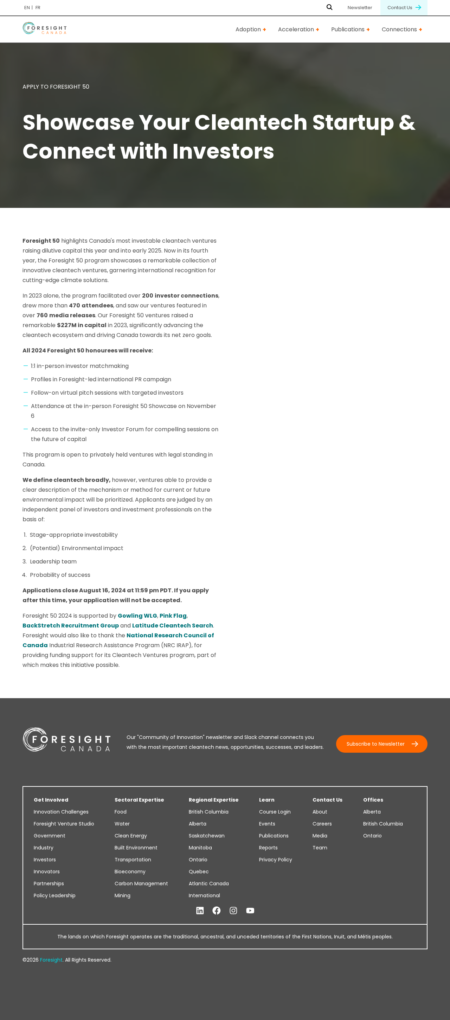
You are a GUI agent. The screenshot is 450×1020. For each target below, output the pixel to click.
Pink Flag (173, 616)
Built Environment (136, 847)
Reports (268, 847)
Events (267, 823)
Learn (267, 799)
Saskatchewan (207, 835)
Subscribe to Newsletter (376, 743)
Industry (43, 847)
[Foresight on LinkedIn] (200, 911)
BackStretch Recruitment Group (70, 625)
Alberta (197, 823)
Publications (348, 29)
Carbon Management (141, 883)
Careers (322, 823)
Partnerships (49, 883)
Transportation (133, 859)
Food (121, 811)
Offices (373, 799)
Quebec (199, 871)
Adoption (248, 29)
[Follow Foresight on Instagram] (233, 911)
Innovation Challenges (61, 811)
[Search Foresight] (330, 7)
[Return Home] (44, 29)
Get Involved (51, 799)
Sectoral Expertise (139, 799)
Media (320, 835)
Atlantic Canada (209, 883)
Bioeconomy (130, 871)
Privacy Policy (275, 859)
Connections (399, 29)
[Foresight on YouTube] (250, 911)
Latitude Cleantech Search (172, 625)
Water (122, 823)
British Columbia (209, 811)
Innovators (47, 871)
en (27, 7)
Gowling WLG (137, 616)
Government (49, 835)
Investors (45, 859)
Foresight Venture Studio (64, 823)
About (320, 811)
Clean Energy (131, 835)
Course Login (275, 811)
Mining (122, 895)
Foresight (51, 959)
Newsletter (360, 7)
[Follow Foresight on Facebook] (216, 911)
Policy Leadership (55, 895)
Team (320, 847)
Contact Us (400, 7)
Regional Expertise (214, 799)
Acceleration (296, 29)
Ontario (198, 859)
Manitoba (200, 847)
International (204, 895)
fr (38, 7)
